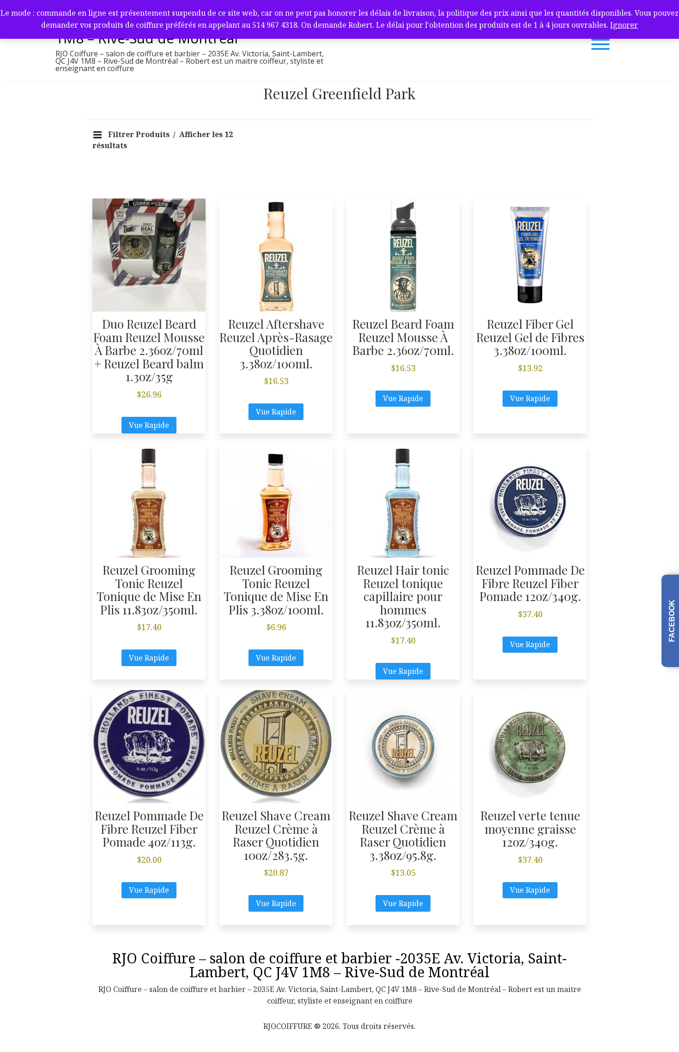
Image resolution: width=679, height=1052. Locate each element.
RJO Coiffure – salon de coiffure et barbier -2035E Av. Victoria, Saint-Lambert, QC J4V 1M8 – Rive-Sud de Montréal (339, 965)
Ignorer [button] (624, 25)
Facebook (672, 620)
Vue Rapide (149, 425)
